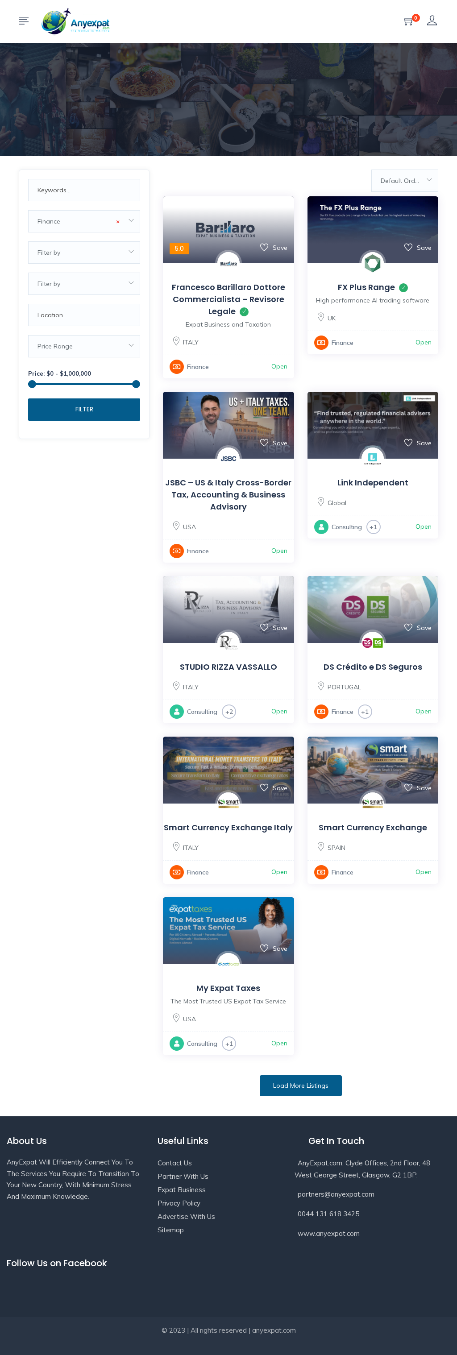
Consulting (347, 527)
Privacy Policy (179, 1203)
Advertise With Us (186, 1216)
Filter (84, 409)
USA (189, 527)
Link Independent (372, 482)
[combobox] (84, 221)
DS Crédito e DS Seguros (373, 666)
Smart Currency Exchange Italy (228, 827)
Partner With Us (183, 1176)
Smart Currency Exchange (373, 827)
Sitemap (171, 1230)
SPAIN (336, 848)
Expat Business (182, 1189)
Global (337, 503)
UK (332, 318)
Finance (198, 367)
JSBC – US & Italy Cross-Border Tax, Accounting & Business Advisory (228, 494)
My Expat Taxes (228, 988)
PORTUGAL (344, 687)
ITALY (191, 342)
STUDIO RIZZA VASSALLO (228, 666)
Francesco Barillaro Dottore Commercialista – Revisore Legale (228, 299)
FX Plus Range (366, 287)
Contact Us (175, 1163)
